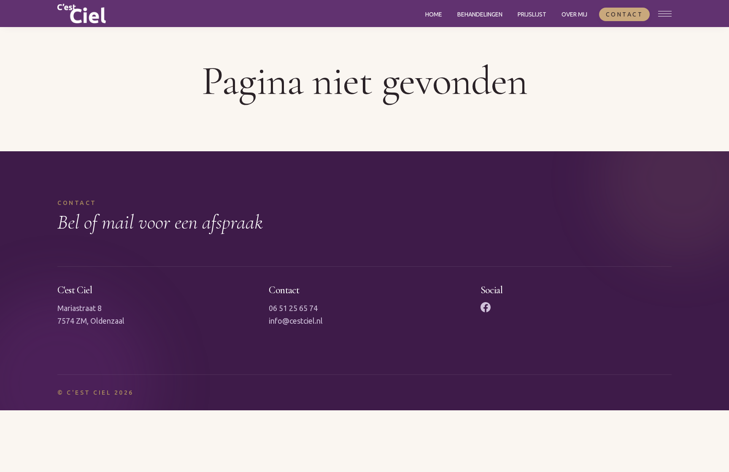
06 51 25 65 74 (293, 308)
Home (433, 14)
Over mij (574, 14)
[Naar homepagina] (81, 13)
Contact (624, 14)
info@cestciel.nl (296, 320)
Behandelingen (479, 14)
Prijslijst (532, 14)
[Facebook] (486, 307)
